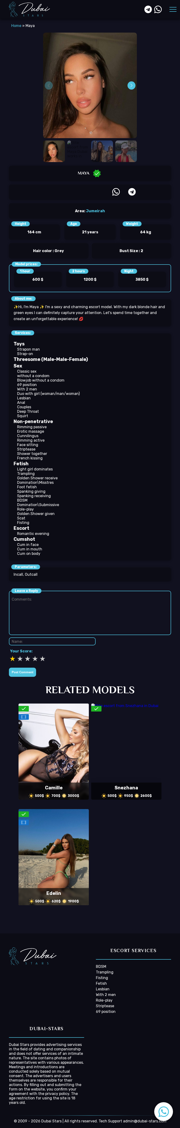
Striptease (26, 449)
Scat (21, 518)
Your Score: (21, 651)
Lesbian (24, 398)
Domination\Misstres (35, 482)
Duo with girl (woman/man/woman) (48, 393)
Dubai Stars (19, 1044)
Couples (24, 407)
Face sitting (27, 445)
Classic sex (27, 371)
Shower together (32, 453)
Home (16, 25)
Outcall (31, 574)
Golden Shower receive (37, 478)
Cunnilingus (27, 436)
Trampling (26, 473)
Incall (18, 574)
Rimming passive (32, 427)
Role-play (25, 509)
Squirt (22, 416)
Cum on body (28, 553)
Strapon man (28, 349)
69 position (27, 384)
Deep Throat (28, 411)
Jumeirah (95, 211)
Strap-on (25, 354)
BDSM (22, 500)
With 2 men (27, 389)
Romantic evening (33, 533)
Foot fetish (27, 487)
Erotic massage (30, 431)
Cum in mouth (29, 549)
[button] (163, 1111)
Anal (21, 402)
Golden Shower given (36, 513)
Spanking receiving (34, 496)
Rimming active (31, 440)
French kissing (30, 458)
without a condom (33, 376)
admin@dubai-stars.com (144, 1121)
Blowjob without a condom (40, 380)
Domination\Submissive (38, 505)
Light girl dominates (35, 469)
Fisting (23, 522)
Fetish (101, 983)
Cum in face (28, 544)
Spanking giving (31, 491)
